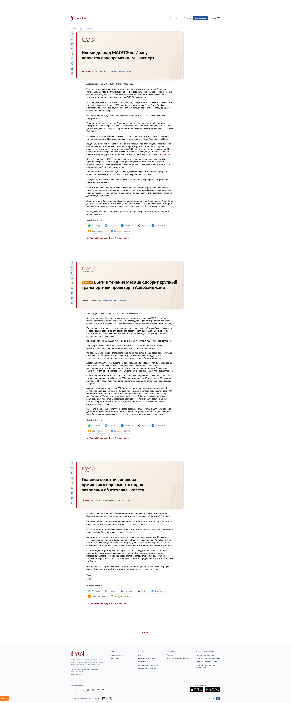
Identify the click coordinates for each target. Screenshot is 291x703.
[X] (83, 690)
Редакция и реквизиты (146, 658)
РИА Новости (163, 154)
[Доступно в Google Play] (212, 689)
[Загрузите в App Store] (196, 689)
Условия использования (205, 655)
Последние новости (116, 655)
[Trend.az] (78, 18)
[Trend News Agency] (77, 653)
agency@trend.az (76, 674)
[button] (72, 34)
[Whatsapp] (73, 690)
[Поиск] (170, 18)
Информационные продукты (177, 658)
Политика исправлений (147, 668)
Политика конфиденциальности (208, 658)
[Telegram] (93, 690)
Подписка (170, 655)
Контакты (142, 662)
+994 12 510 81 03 (77, 671)
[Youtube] (88, 690)
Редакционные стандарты (148, 665)
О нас (140, 655)
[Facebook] (78, 690)
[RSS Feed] (103, 690)
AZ (214, 698)
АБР (89, 579)
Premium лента (114, 658)
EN (209, 698)
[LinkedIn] (98, 690)
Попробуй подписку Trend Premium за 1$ (109, 238)
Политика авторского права (206, 662)
